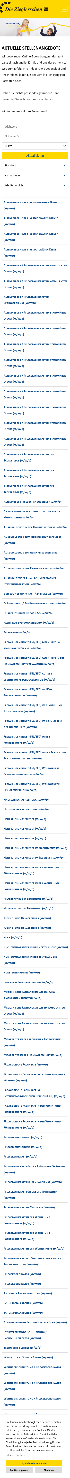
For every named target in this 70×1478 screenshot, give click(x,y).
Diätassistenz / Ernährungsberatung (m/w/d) (35, 603)
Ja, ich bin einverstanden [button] (34, 1463)
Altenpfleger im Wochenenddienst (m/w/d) (33, 502)
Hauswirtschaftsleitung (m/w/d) (26, 799)
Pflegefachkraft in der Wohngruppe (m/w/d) (34, 1248)
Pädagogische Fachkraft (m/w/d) (26, 1064)
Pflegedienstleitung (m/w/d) (23, 1137)
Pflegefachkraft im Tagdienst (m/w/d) (29, 1207)
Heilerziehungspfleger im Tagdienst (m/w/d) (34, 857)
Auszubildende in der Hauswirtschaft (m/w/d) (35, 527)
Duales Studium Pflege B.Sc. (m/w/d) (28, 613)
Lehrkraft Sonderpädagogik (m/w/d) (28, 982)
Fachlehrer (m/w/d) (17, 632)
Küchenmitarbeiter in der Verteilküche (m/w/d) (36, 947)
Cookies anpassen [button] (19, 1470)
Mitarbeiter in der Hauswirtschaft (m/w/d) (33, 1055)
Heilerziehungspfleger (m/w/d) (25, 819)
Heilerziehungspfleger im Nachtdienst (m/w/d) (35, 848)
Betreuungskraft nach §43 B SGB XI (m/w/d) (33, 594)
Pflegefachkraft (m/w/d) (20, 1156)
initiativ (46, 99)
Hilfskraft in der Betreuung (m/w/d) (28, 899)
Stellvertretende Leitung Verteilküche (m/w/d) (35, 1322)
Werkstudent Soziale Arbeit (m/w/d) (28, 1357)
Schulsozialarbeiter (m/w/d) (23, 1303)
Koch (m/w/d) (13, 937)
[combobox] (35, 145)
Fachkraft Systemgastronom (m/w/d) (29, 623)
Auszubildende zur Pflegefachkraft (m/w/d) (34, 568)
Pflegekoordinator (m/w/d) (22, 1274)
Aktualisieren (35, 156)
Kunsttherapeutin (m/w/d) (22, 972)
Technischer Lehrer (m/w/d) (22, 1348)
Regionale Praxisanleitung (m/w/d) (28, 1293)
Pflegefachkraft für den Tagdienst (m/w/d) (33, 1182)
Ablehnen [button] (49, 1470)
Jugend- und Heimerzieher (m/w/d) (27, 918)
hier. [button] (22, 1455)
